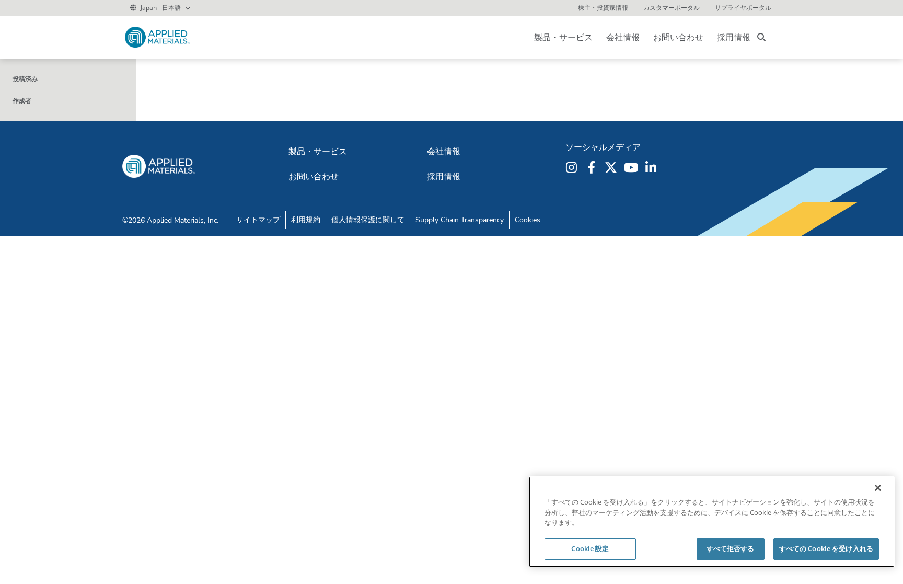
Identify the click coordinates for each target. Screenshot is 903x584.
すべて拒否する (731, 548)
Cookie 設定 (590, 548)
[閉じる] (877, 487)
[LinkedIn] (652, 167)
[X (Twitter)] (612, 167)
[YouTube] (632, 167)
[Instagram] (572, 167)
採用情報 (733, 37)
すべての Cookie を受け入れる (826, 548)
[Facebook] (592, 167)
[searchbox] (761, 37)
